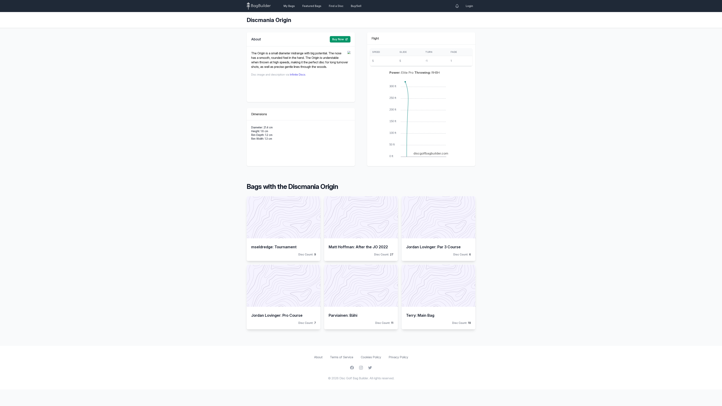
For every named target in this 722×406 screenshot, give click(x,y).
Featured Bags (311, 6)
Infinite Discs (297, 74)
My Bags (289, 6)
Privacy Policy (398, 357)
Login (469, 6)
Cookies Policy (371, 357)
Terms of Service (341, 357)
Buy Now (338, 39)
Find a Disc (336, 6)
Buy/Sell (356, 6)
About (318, 357)
